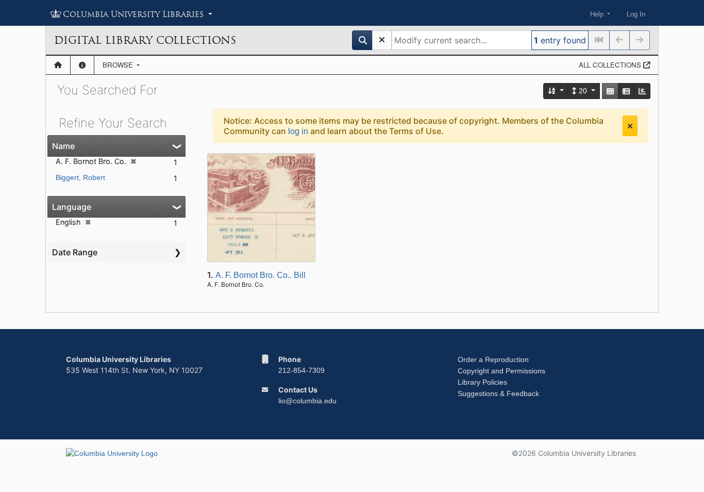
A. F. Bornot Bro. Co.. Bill (260, 275)
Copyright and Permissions (501, 371)
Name (63, 146)
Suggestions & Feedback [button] (498, 393)
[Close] (630, 126)
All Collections (611, 65)
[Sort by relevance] (556, 91)
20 (583, 91)
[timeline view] (642, 91)
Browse (119, 65)
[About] (82, 65)
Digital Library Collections (145, 40)
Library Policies (482, 382)
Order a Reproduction (493, 359)
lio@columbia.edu (307, 401)
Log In (636, 14)
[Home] (58, 65)
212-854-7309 (301, 370)
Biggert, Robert (80, 177)
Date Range (74, 252)
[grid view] (610, 91)
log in (298, 131)
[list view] (626, 91)
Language (71, 207)
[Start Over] (382, 40)
